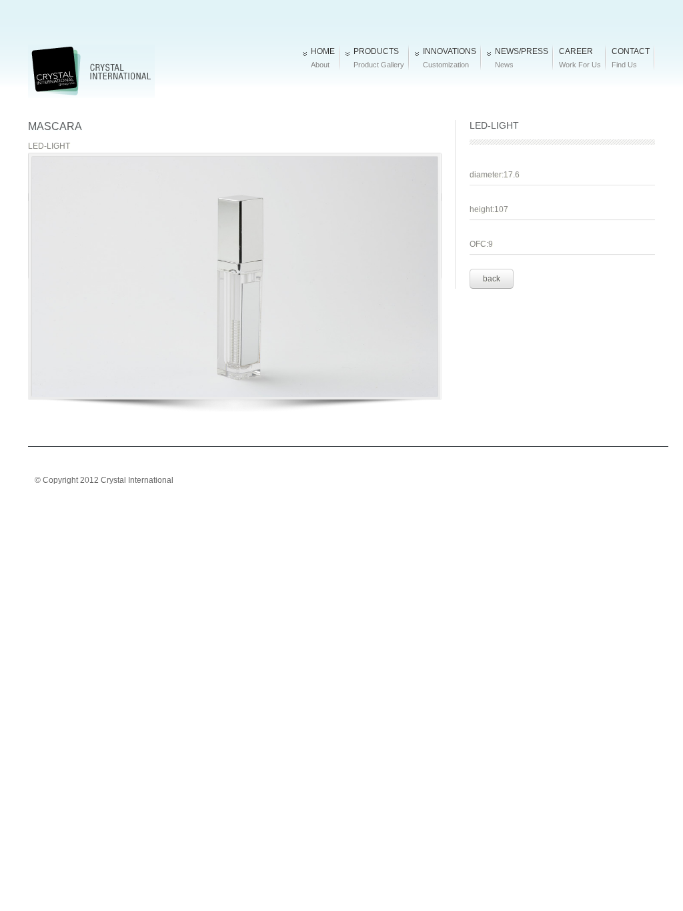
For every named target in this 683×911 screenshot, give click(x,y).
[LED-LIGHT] (235, 283)
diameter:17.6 (495, 174)
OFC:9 (481, 244)
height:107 (489, 209)
